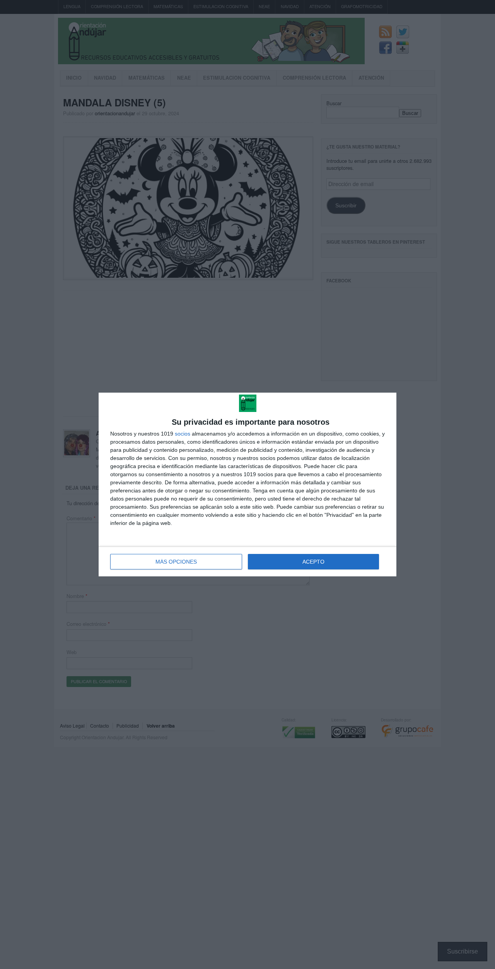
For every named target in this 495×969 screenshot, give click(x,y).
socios (182, 433)
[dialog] (247, 484)
